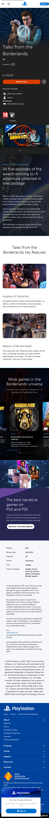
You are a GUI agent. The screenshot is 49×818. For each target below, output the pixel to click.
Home (6, 714)
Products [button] (8, 746)
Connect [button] (7, 767)
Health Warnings (12, 633)
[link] (24, 425)
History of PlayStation (11, 740)
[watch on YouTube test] (37, 143)
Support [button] (7, 756)
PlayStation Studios (11, 730)
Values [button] (7, 751)
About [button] (6, 720)
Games (13, 714)
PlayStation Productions (12, 733)
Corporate (7, 736)
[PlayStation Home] (24, 3)
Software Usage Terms (41, 806)
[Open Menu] (3, 4)
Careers (6, 726)
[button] (24, 136)
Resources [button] (8, 762)
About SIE (7, 723)
